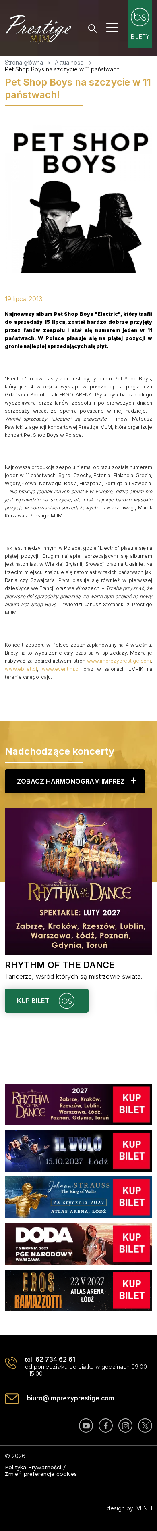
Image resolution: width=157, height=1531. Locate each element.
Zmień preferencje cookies (41, 1474)
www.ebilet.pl (21, 669)
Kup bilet (34, 1001)
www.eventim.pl (61, 669)
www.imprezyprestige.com (119, 661)
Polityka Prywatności (33, 1467)
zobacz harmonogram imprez (71, 781)
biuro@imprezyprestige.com (70, 1398)
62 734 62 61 (55, 1359)
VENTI (144, 1508)
